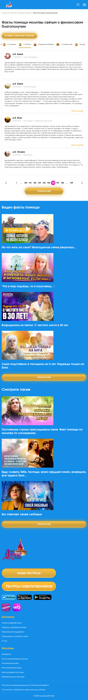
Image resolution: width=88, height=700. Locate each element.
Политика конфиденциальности (16, 685)
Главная (5, 13)
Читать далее (77, 111)
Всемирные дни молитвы (13, 677)
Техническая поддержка (13, 632)
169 (71, 183)
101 (30, 183)
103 (39, 183)
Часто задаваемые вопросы (15, 659)
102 (34, 183)
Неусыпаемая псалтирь (13, 672)
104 (43, 183)
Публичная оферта (40, 685)
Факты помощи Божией (21, 13)
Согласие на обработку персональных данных (23, 690)
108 (62, 183)
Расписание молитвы (11, 668)
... (21, 183)
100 (25, 183)
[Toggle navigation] (84, 5)
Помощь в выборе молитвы (14, 627)
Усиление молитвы (10, 663)
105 (48, 183)
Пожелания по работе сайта (15, 636)
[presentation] (1, 44)
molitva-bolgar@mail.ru (12, 623)
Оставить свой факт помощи (19, 36)
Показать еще (44, 191)
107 (57, 183)
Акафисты (6, 654)
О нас (4, 641)
